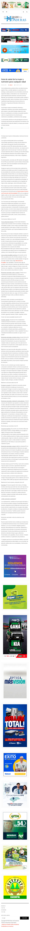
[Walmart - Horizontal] (15, 70)
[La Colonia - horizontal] (15, 5)
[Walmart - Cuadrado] (15, 764)
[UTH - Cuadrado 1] (15, 826)
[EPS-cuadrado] (15, 794)
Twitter (3, 908)
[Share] (23, 12)
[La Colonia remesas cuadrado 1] (15, 857)
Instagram (3, 910)
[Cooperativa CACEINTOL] (15, 887)
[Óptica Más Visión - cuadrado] (15, 681)
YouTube (3, 912)
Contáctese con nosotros (7, 926)
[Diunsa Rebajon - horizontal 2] (15, 30)
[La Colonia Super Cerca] (15, 597)
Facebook (3, 906)
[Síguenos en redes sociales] (15, 566)
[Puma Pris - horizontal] (15, 39)
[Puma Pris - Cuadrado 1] (15, 636)
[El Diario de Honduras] (15, 18)
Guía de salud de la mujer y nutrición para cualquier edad (13, 80)
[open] (3, 12)
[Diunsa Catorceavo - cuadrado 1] (15, 725)
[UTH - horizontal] (15, 60)
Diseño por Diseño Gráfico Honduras (10, 924)
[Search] (27, 12)
